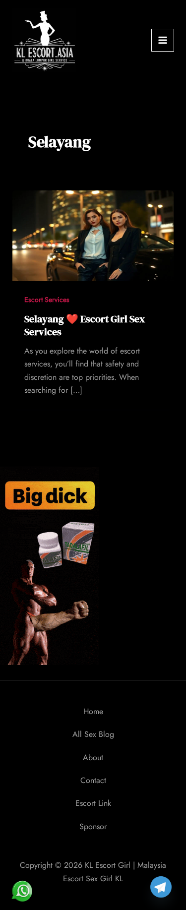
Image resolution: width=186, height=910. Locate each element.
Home (93, 711)
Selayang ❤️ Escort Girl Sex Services (84, 325)
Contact (93, 780)
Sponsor (93, 826)
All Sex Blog (93, 734)
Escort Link (93, 803)
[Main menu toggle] (162, 40)
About (93, 757)
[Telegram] (161, 887)
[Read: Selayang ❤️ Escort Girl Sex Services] (93, 235)
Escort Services (46, 299)
